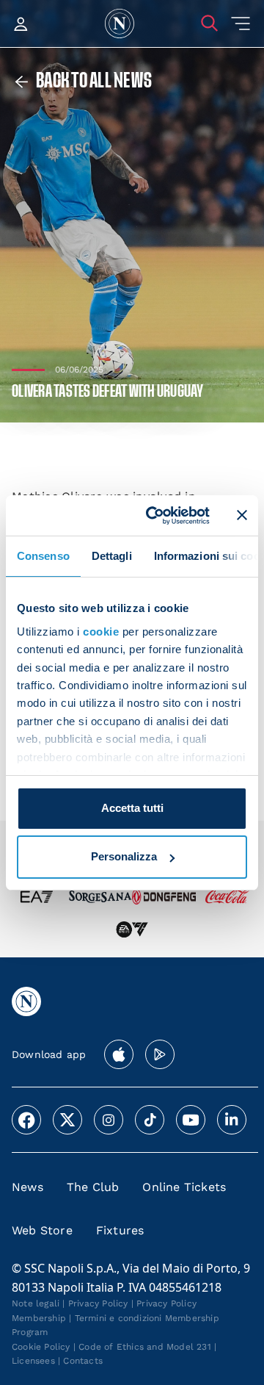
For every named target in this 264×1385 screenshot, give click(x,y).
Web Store (42, 1230)
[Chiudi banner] (242, 515)
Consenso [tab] (43, 556)
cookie (101, 631)
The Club (93, 1187)
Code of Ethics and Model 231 (144, 1347)
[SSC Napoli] (119, 23)
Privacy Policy (98, 1303)
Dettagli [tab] (112, 556)
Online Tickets (184, 1187)
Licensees (33, 1361)
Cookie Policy (41, 1347)
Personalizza (124, 856)
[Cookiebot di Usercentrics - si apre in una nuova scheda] (155, 515)
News (27, 1187)
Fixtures (120, 1230)
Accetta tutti (132, 808)
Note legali (35, 1303)
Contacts (83, 1361)
